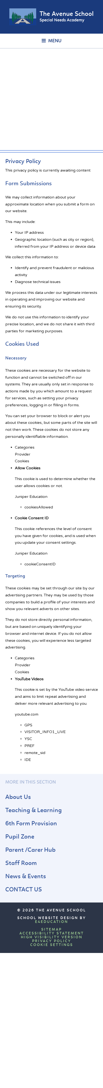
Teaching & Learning (33, 810)
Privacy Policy (51, 941)
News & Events (25, 876)
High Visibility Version (51, 937)
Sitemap (51, 930)
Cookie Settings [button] (51, 945)
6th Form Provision (31, 824)
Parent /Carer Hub (30, 850)
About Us (18, 797)
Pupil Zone (19, 837)
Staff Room (21, 863)
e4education (51, 922)
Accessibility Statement (51, 933)
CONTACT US (23, 890)
